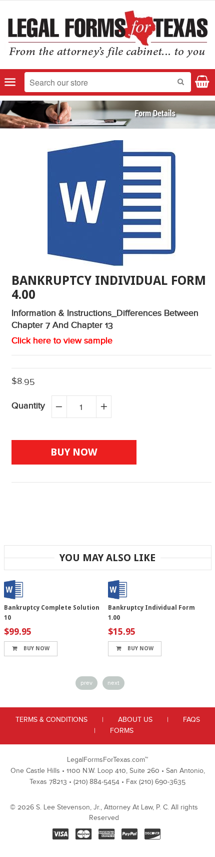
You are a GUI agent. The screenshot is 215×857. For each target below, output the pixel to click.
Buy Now (36, 648)
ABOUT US (135, 720)
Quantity (28, 405)
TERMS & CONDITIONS (52, 720)
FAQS (191, 720)
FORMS (122, 731)
